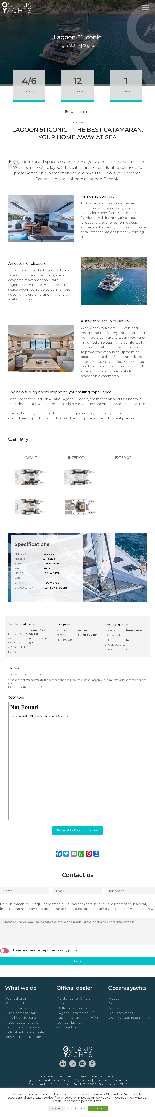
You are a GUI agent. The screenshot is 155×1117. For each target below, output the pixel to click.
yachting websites (79, 1080)
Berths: (110, 630)
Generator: (64, 640)
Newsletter (118, 1008)
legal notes (34, 1080)
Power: (61, 635)
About (114, 998)
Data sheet (80, 112)
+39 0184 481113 (76, 1076)
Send (77, 960)
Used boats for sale (21, 1013)
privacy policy (67, 950)
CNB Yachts (66, 1027)
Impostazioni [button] (76, 1108)
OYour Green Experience (129, 1018)
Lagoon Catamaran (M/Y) (77, 1018)
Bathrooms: (113, 635)
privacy (98, 1080)
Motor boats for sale (22, 1022)
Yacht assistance (19, 1008)
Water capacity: (14, 640)
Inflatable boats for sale (25, 1032)
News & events (121, 1013)
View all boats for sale (23, 1037)
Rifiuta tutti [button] (56, 1108)
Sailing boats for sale (23, 1027)
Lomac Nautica (69, 1022)
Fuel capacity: (18, 634)
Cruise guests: (115, 644)
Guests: (110, 640)
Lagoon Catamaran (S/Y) (77, 1013)
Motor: (61, 630)
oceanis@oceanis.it (101, 1076)
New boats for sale (21, 1018)
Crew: (109, 649)
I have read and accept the (44, 950)
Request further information (77, 830)
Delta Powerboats (72, 1008)
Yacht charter (17, 1003)
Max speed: (15, 652)
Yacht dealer (16, 998)
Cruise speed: (17, 647)
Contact (115, 1003)
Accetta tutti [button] (98, 1108)
